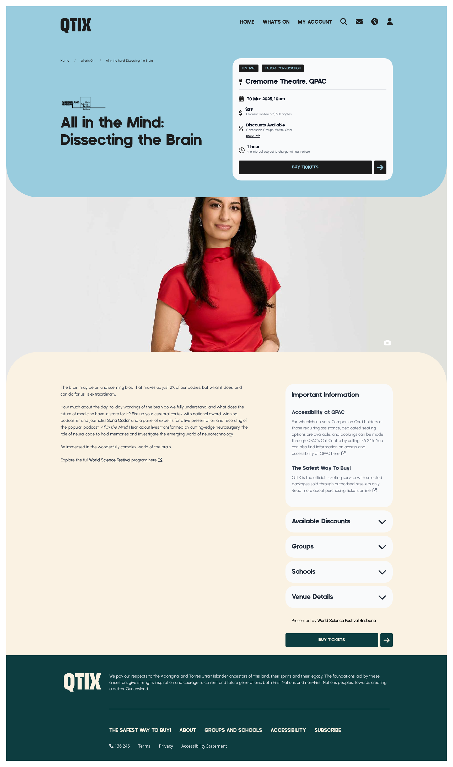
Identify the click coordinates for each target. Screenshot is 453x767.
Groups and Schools (233, 730)
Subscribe (328, 730)
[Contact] (359, 22)
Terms (144, 746)
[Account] (390, 22)
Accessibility (288, 730)
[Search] (343, 22)
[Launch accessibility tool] (374, 22)
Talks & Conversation (283, 68)
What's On (276, 22)
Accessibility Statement (204, 746)
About (187, 730)
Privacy (166, 746)
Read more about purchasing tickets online (331, 490)
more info (253, 136)
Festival (248, 68)
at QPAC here (327, 453)
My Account (315, 22)
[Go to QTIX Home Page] (76, 25)
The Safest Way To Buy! (140, 730)
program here (123, 459)
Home (247, 22)
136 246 (367, 440)
